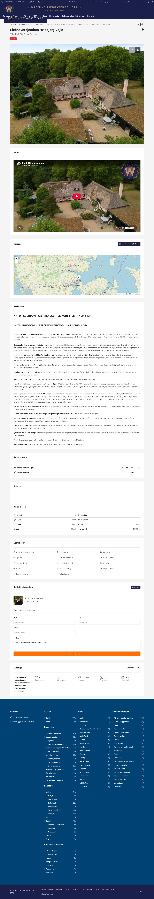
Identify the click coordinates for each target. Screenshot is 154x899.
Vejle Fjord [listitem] (84, 736)
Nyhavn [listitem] (48, 858)
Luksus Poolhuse (47, 894)
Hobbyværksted (21, 563)
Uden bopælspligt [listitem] (52, 751)
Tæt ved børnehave (22, 574)
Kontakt (90, 16)
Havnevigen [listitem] (52, 854)
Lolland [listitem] (48, 835)
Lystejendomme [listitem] (54, 766)
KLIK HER (85, 315)
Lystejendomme (81, 24)
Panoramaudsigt (65, 569)
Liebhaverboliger (38, 24)
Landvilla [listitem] (117, 787)
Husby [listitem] (82, 740)
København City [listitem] (51, 869)
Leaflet (118, 294)
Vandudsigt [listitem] (118, 783)
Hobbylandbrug (108, 558)
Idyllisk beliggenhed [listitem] (121, 722)
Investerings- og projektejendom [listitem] (58, 748)
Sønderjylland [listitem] (53, 807)
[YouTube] (141, 892)
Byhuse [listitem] (51, 741)
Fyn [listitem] (47, 817)
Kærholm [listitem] (49, 872)
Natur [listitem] (116, 725)
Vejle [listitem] (82, 718)
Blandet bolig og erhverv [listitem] (55, 769)
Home (14, 24)
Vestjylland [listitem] (52, 814)
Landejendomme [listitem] (52, 755)
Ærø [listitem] (47, 839)
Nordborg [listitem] (83, 747)
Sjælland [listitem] (49, 821)
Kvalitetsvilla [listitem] (50, 777)
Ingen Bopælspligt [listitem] (121, 765)
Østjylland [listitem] (52, 803)
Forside (6, 16)
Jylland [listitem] (48, 792)
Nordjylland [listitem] (52, 799)
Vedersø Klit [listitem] (84, 743)
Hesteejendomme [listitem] (54, 759)
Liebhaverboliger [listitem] (52, 737)
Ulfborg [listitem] (83, 725)
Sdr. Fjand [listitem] (83, 758)
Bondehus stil (64, 552)
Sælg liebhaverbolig (51, 16)
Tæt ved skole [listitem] (119, 769)
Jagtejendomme (68, 24)
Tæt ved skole (64, 574)
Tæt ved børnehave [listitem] (121, 776)
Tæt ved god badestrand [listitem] (123, 747)
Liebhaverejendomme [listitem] (56, 744)
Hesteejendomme (62, 889)
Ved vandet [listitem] (118, 750)
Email (16, 628)
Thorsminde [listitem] (84, 772)
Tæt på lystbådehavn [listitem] (122, 772)
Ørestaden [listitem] (50, 865)
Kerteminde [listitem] (84, 761)
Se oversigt (135, 587)
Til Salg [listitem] (48, 722)
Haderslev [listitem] (84, 776)
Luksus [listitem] (116, 740)
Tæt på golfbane (108, 569)
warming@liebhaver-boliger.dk (23, 722)
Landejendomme (24, 24)
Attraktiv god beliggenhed (25, 552)
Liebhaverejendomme (53, 24)
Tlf (79, 618)
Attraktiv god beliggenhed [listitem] (123, 718)
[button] (138, 24)
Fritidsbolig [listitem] (118, 743)
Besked (16, 638)
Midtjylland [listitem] (52, 796)
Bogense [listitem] (83, 754)
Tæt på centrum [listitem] (120, 779)
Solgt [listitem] (48, 718)
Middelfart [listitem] (84, 783)
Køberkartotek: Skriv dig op (73, 16)
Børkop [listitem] (82, 779)
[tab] (132, 50)
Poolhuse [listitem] (117, 758)
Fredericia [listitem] (83, 787)
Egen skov (106, 552)
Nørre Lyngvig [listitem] (85, 765)
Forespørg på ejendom (77, 654)
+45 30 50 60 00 (33, 601)
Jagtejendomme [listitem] (54, 762)
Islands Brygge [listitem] (51, 851)
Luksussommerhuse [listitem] (53, 733)
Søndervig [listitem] (83, 722)
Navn (15, 618)
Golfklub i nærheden (66, 558)
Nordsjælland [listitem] (53, 832)
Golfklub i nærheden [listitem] (121, 732)
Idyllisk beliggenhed (66, 563)
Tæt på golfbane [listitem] (120, 736)
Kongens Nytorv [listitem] (52, 862)
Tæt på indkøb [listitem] (119, 729)
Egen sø (19, 558)
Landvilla (105, 563)
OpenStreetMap (127, 294)
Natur (18, 569)
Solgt (13, 39)
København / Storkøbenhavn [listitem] (90, 729)
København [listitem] (52, 828)
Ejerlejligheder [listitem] (51, 773)
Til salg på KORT (30, 16)
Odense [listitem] (83, 769)
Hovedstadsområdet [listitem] (56, 825)
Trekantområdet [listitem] (54, 810)
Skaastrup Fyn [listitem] (85, 750)
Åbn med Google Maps (130, 244)
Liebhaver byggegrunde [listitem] (54, 780)
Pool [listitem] (116, 754)
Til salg (15, 16)
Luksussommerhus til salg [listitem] (123, 761)
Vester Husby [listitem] (85, 732)
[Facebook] (133, 892)
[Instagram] (137, 892)
